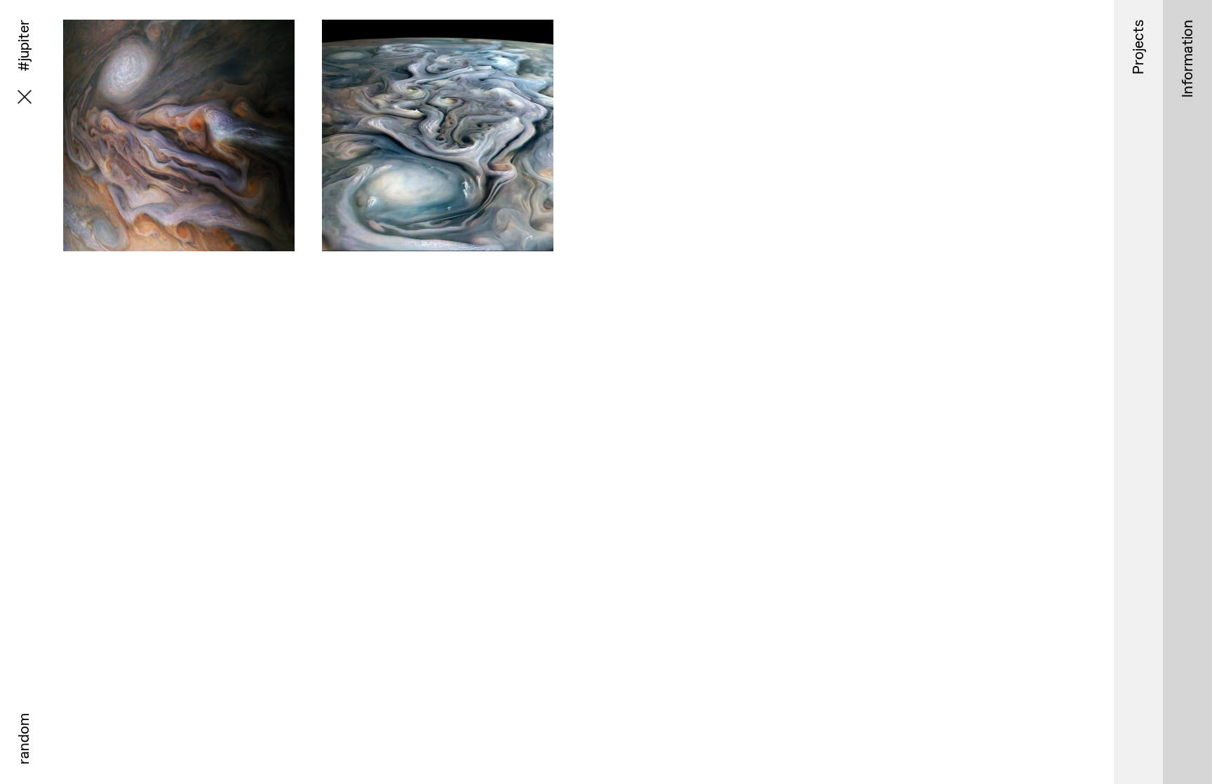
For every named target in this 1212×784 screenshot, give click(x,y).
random (23, 738)
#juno (230, 261)
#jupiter (189, 261)
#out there (137, 261)
